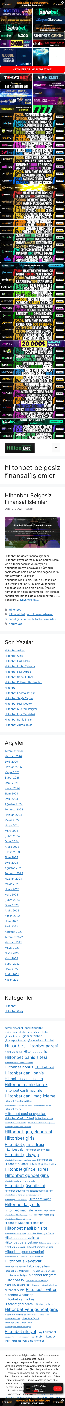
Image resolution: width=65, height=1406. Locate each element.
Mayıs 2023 (12, 884)
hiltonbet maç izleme (45, 1210)
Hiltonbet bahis (35, 1051)
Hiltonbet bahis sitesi (26, 1057)
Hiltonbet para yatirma (22, 1238)
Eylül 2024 (11, 798)
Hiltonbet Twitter (41, 1289)
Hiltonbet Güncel (16, 1163)
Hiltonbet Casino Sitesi (19, 1118)
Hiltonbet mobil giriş (44, 1214)
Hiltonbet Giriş (14, 655)
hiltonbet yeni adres (19, 1299)
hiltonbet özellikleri (44, 619)
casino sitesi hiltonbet (16, 1032)
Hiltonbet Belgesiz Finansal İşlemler (28, 498)
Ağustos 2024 (14, 804)
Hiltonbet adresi (42, 1045)
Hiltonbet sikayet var (15, 1266)
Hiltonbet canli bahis (24, 1073)
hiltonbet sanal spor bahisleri (16, 1256)
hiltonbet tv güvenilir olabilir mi (44, 1285)
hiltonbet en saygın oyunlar (15, 1123)
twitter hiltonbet (13, 1341)
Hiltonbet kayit (40, 1199)
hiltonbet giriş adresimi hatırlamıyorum (20, 1160)
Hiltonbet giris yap (22, 1154)
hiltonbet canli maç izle (23, 1090)
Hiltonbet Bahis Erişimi (19, 719)
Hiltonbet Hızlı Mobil (17, 661)
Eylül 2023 (11, 862)
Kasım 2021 (12, 979)
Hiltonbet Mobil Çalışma (20, 666)
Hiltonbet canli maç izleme (30, 1096)
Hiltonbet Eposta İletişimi (20, 693)
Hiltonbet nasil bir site (26, 1228)
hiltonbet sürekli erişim (16, 1275)
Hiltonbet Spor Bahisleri (43, 1271)
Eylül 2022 (11, 926)
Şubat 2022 (12, 963)
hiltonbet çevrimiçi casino (18, 1314)
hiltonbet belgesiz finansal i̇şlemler (31, 614)
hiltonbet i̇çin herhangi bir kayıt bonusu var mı (23, 1195)
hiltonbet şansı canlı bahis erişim (18, 1327)
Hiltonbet (15, 609)
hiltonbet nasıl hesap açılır (15, 1234)
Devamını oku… (29, 599)
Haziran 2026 (13, 756)
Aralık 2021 (12, 974)
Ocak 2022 (11, 969)
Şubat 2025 (12, 777)
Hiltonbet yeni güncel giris (31, 1309)
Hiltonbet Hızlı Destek (18, 703)
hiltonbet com (44, 1118)
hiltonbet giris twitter (18, 619)
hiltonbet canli (44, 1067)
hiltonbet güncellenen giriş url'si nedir (20, 1181)
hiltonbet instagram (41, 1190)
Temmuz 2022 (14, 937)
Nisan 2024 (12, 825)
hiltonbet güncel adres (43, 1163)
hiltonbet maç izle (19, 1210)
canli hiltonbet (34, 1027)
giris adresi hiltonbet (38, 1032)
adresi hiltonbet (14, 1027)
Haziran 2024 (13, 814)
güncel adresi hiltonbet (40, 1040)
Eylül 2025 (11, 761)
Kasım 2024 (12, 788)
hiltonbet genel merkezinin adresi (18, 1127)
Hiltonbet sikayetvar (23, 1261)
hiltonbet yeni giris (44, 1304)
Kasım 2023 (12, 852)
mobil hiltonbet (45, 1336)
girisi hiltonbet (32, 1036)
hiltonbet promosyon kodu (40, 1247)
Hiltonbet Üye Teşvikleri (20, 714)
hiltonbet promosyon (15, 1247)
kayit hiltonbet (47, 1332)
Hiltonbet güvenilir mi (25, 1185)
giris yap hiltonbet (15, 1040)
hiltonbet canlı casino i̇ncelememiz (18, 1105)
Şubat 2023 (12, 899)
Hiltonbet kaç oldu (22, 1204)
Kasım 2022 (12, 915)
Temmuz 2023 (14, 873)
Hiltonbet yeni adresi (19, 1304)
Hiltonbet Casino (13, 1109)
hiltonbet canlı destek (42, 1105)
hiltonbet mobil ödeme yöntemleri (18, 1219)
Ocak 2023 (12, 905)
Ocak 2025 (11, 782)
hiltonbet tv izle (14, 1290)
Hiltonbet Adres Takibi (19, 724)
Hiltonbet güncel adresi (27, 1169)
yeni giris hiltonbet (33, 1340)
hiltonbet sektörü (36, 1256)
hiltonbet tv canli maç (37, 1280)
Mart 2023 (11, 894)
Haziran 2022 (13, 942)
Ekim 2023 (11, 857)
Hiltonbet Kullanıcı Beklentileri (23, 682)
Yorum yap (15, 623)
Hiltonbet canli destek (26, 1084)
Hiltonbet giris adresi (24, 1144)
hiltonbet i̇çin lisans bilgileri (16, 1200)
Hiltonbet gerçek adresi (28, 1131)
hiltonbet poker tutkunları (49, 1243)
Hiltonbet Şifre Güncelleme (18, 1322)
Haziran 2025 (13, 767)
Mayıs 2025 (12, 772)
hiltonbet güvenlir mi (17, 1190)
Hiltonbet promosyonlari (24, 1251)
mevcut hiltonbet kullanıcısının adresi (20, 1337)
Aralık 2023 (12, 846)
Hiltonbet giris (20, 1138)
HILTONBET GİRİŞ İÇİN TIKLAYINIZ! (32, 69)
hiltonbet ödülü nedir (40, 1315)
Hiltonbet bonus (19, 1067)
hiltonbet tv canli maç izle (18, 1285)
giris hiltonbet (13, 1036)
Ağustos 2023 (14, 868)
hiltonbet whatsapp (19, 1295)
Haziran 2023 (13, 878)
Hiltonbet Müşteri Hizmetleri (24, 1222)
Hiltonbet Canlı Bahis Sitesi (18, 1101)
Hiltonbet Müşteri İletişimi (21, 709)
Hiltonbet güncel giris (27, 1175)
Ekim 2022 (11, 921)
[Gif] (32, 187)
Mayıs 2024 (12, 820)
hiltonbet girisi (14, 1149)
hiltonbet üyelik (30, 1318)
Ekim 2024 (11, 793)
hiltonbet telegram (42, 1275)
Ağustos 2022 (13, 931)
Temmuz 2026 (14, 751)
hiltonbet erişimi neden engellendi (41, 1123)
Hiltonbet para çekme (21, 1242)
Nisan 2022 (12, 953)
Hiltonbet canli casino (24, 1078)
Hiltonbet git (44, 1159)
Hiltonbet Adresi (15, 650)
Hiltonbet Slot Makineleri (17, 1271)
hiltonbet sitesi (38, 1266)
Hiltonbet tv (14, 1280)
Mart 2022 (11, 958)
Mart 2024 (11, 830)
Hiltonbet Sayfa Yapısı (19, 698)
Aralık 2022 (12, 910)
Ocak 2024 (12, 841)
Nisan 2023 (12, 889)
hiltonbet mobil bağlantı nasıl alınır (18, 1215)
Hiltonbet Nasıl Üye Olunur (40, 1233)
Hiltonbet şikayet (20, 1331)
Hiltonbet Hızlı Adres (18, 671)
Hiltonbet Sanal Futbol (19, 677)
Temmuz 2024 (14, 809)
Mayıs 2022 (12, 947)
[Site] (32, 116)
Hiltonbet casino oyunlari (25, 1114)
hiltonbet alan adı (13, 1052)
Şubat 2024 (12, 836)
